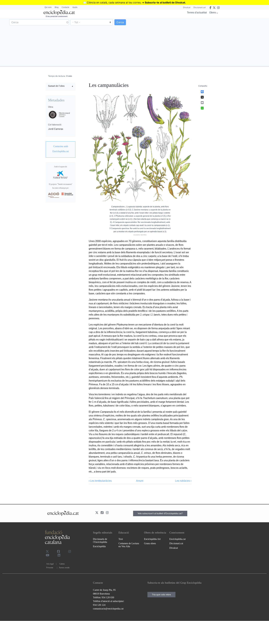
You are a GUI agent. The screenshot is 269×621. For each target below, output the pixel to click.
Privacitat (49, 567)
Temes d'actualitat (197, 12)
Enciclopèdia (99, 546)
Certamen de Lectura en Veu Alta (128, 545)
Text (120, 539)
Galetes (62, 564)
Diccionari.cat (199, 7)
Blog (57, 7)
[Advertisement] (201, 42)
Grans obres (150, 543)
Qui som (48, 7)
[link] (60, 86)
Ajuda (74, 7)
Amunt (139, 480)
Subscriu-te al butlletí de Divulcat (165, 2)
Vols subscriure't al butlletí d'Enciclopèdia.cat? (160, 513)
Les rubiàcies (183, 480)
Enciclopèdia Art (152, 539)
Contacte (65, 7)
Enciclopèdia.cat (177, 539)
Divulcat (186, 7)
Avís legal (50, 564)
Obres (212, 12)
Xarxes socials (64, 567)
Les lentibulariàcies (100, 480)
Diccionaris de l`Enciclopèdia (100, 540)
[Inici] (59, 12)
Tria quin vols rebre (161, 594)
